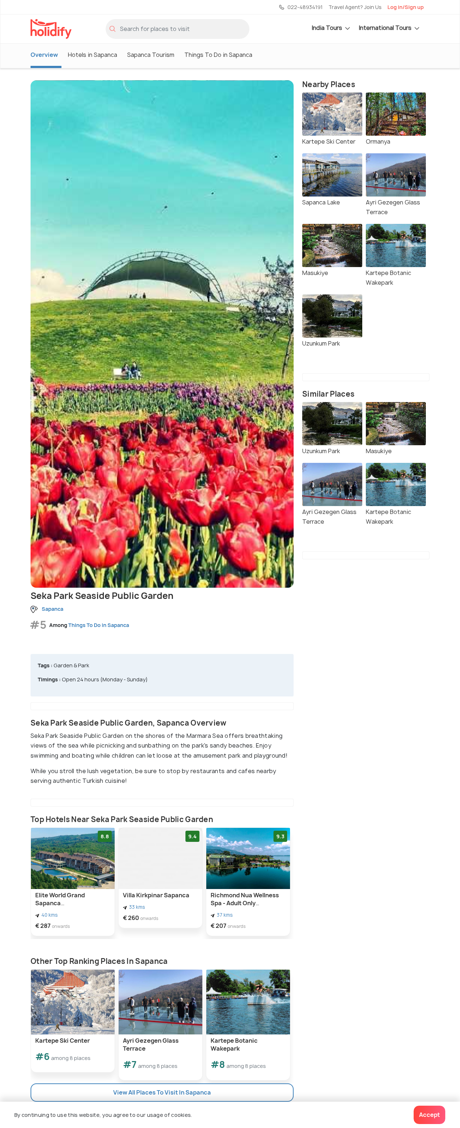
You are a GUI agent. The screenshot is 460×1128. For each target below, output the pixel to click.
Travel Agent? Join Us (355, 7)
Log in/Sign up (405, 7)
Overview (44, 55)
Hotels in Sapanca (92, 55)
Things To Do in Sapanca (218, 55)
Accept (429, 1115)
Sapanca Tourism (150, 55)
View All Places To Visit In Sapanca (162, 1092)
